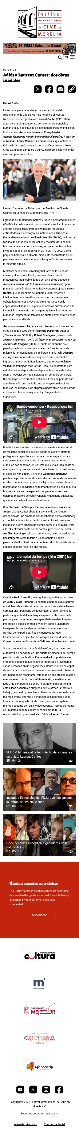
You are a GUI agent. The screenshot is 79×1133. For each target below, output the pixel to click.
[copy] (72, 89)
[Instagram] (46, 1092)
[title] (39, 965)
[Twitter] (33, 1092)
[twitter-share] (38, 92)
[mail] (60, 92)
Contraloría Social (54, 1124)
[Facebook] (59, 1092)
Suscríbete (39, 915)
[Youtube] (20, 1092)
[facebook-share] (49, 92)
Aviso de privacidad (25, 1124)
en (66, 57)
